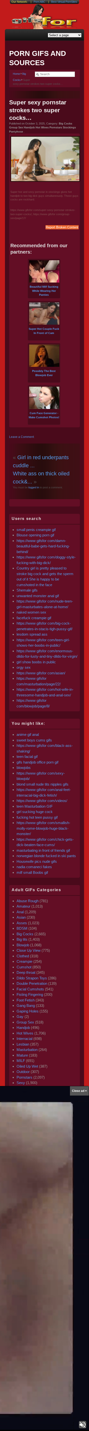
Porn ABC (39, 1)
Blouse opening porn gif (35, 535)
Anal (20, 912)
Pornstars (24, 1077)
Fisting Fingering (30, 994)
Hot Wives (25, 1033)
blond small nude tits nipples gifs (42, 784)
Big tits (22, 939)
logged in (33, 487)
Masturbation (27, 1050)
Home (16, 73)
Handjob (23, 1027)
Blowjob (23, 945)
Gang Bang (26, 1005)
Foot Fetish (26, 1000)
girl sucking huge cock (35, 812)
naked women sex (31, 612)
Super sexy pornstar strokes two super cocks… (37, 110)
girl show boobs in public (36, 662)
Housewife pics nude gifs (37, 861)
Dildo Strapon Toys (32, 978)
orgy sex (24, 667)
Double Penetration (32, 983)
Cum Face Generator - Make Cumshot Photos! (44, 415)
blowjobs (24, 767)
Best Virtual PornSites (64, 1)
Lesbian (23, 1044)
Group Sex (25, 1022)
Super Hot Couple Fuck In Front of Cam (44, 330)
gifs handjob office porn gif (37, 762)
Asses (22, 923)
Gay (20, 1016)
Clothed (23, 956)
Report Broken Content (62, 227)
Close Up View (29, 950)
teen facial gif (27, 756)
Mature (22, 1055)
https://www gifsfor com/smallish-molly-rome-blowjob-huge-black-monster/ (43, 828)
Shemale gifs (27, 590)
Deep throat (26, 972)
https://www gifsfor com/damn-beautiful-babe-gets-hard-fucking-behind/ (43, 546)
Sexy (21, 1083)
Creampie (24, 961)
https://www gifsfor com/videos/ (42, 801)
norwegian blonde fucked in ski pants (46, 856)
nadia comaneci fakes (34, 867)
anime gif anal (28, 734)
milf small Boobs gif (32, 872)
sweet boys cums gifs (34, 740)
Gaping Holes (28, 1011)
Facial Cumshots (30, 989)
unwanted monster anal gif (38, 596)
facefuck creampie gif (34, 618)
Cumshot (24, 967)
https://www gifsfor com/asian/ (41, 673)
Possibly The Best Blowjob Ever (44, 373)
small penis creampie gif (36, 530)
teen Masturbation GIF (35, 806)
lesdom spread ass (32, 634)
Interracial (24, 1038)
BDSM (22, 928)
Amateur (23, 906)
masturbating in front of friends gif (43, 850)
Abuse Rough (28, 901)
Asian (21, 917)
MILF (21, 1061)
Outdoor (23, 1072)
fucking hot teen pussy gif (37, 817)
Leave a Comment (21, 437)
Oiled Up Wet (27, 1066)
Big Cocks (25, 934)
